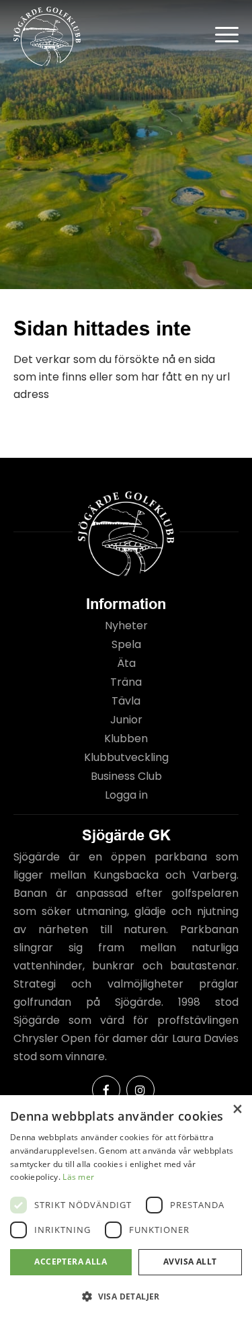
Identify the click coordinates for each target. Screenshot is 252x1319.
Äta (126, 663)
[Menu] (220, 34)
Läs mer (78, 1177)
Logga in (126, 795)
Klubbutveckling (126, 757)
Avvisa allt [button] (189, 1261)
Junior (126, 719)
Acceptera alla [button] (70, 1261)
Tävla (126, 701)
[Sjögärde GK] (103, 36)
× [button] (237, 1110)
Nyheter (126, 625)
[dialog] (126, 1207)
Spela (126, 644)
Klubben (126, 738)
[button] (126, 1296)
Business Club (126, 776)
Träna (126, 682)
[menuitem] (220, 34)
